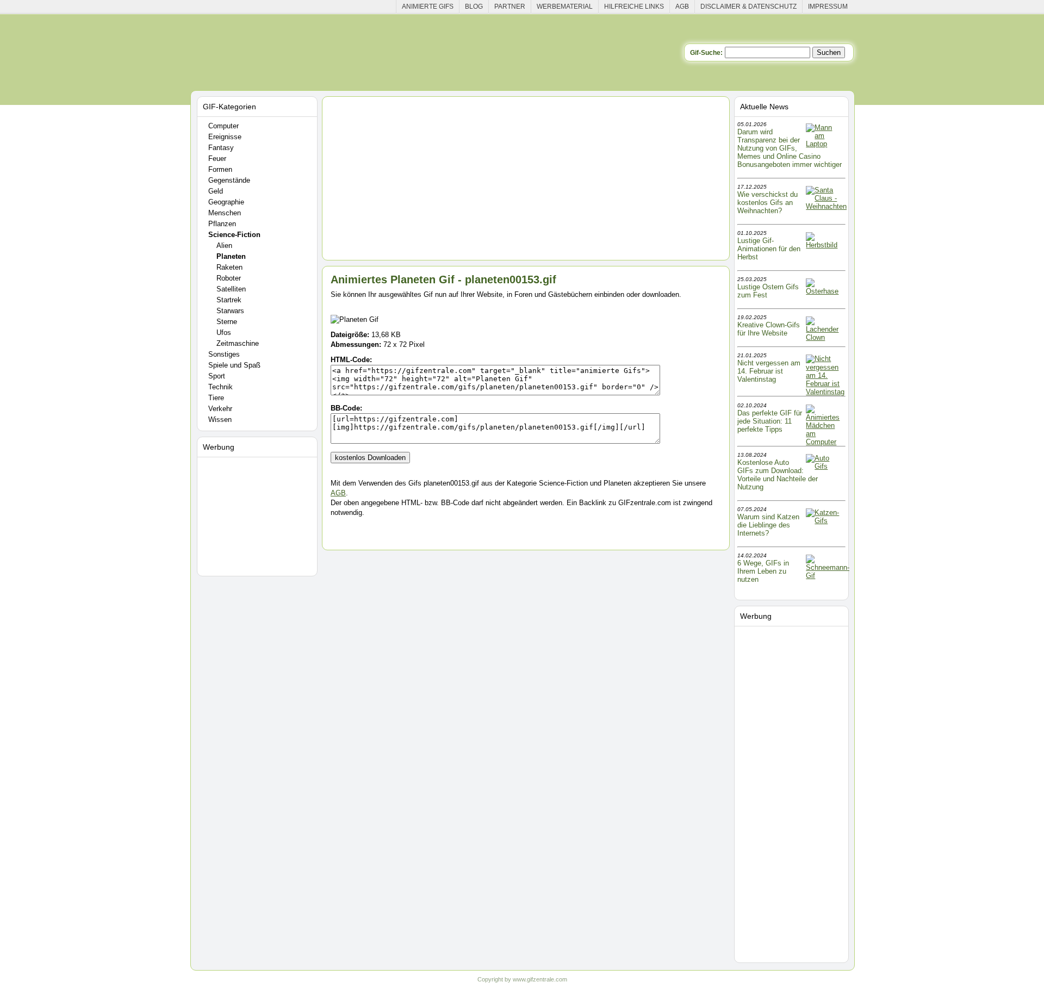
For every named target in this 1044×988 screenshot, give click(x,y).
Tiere (216, 398)
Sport (216, 376)
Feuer (217, 158)
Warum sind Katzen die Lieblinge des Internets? (768, 525)
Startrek (228, 300)
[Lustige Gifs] (827, 575)
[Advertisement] (258, 514)
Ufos (223, 332)
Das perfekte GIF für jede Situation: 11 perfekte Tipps (769, 421)
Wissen (220, 419)
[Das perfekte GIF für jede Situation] (825, 442)
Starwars (230, 311)
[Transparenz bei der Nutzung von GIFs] (825, 144)
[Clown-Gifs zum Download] (825, 337)
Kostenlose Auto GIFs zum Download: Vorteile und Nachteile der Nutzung (777, 474)
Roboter (228, 278)
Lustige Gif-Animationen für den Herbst (768, 249)
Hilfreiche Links (634, 6)
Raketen (229, 267)
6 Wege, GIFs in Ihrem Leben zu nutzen (763, 571)
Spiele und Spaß (234, 365)
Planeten (231, 256)
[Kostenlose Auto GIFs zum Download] (825, 466)
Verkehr (220, 409)
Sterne (226, 322)
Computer (223, 126)
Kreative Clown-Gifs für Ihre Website (768, 329)
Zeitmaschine (237, 343)
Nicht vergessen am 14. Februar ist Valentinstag (768, 371)
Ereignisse (224, 137)
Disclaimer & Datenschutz (748, 6)
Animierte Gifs (427, 6)
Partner (509, 6)
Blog (474, 6)
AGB (682, 6)
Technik (220, 387)
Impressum (828, 6)
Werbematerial (565, 6)
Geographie (226, 202)
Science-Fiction (234, 235)
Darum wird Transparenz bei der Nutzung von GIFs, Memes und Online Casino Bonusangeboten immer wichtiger (789, 148)
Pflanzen (222, 224)
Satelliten (231, 289)
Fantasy (221, 148)
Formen (220, 169)
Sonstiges (224, 354)
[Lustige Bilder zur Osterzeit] (825, 291)
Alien (224, 245)
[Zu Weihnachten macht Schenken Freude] (826, 206)
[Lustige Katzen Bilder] (825, 521)
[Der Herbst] (825, 245)
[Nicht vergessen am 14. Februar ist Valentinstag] (825, 392)
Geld (215, 191)
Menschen (224, 213)
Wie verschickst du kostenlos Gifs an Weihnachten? (767, 202)
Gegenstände (229, 180)
